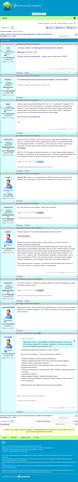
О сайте (36, 437)
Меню (4, 18)
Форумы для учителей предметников (23, 34)
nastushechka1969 (8, 307)
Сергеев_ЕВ (16, 31)
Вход (43, 14)
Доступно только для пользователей (28, 56)
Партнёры (14, 437)
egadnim (8, 232)
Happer (8, 104)
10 (39, 333)
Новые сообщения (44, 23)
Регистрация (36, 14)
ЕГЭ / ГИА (3, 36)
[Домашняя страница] (28, 73)
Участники (53, 23)
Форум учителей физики (44, 34)
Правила (65, 283)
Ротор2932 (8, 337)
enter (8, 48)
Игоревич (8, 79)
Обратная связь (25, 437)
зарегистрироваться (51, 429)
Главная (4, 437)
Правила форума (62, 23)
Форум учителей (5, 34)
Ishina (21, 31)
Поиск (70, 23)
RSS (74, 23)
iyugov (8, 177)
